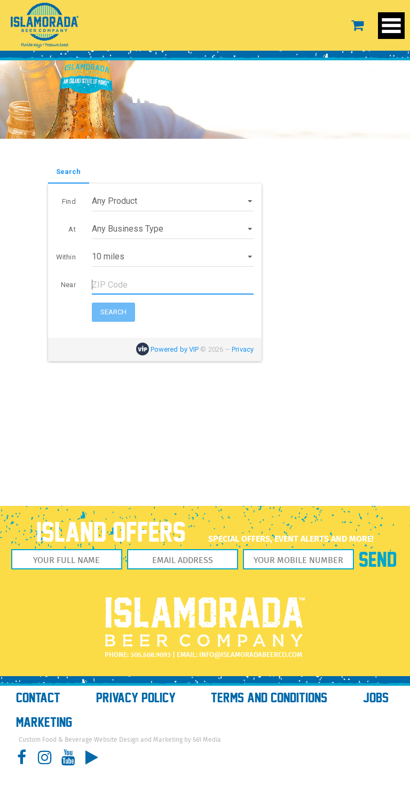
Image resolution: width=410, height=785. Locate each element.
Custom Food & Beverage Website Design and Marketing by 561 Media (120, 740)
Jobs (376, 698)
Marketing (44, 722)
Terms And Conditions (269, 698)
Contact (38, 698)
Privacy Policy (136, 698)
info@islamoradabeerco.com (250, 655)
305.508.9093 (150, 655)
